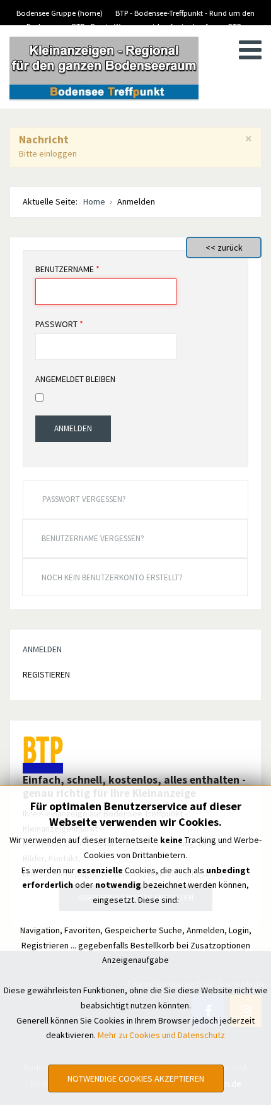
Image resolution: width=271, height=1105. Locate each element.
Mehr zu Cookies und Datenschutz (161, 1035)
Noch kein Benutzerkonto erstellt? (112, 577)
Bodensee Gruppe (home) (59, 13)
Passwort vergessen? (84, 499)
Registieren (46, 674)
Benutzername (67, 269)
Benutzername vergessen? (93, 538)
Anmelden (73, 428)
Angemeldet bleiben (75, 379)
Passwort (59, 324)
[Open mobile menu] (250, 50)
